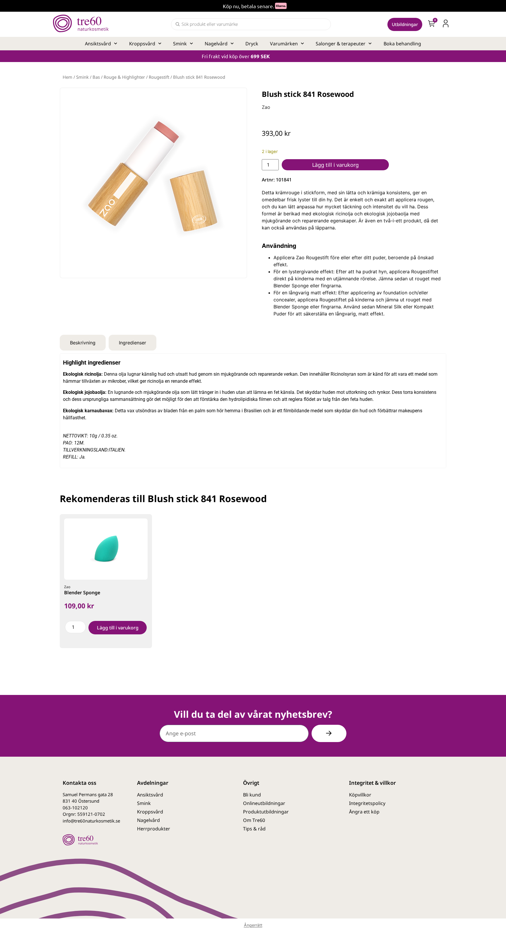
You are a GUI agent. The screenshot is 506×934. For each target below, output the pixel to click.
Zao (266, 107)
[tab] (83, 343)
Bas (96, 77)
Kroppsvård (142, 43)
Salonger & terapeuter (340, 43)
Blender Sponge (82, 592)
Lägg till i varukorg (335, 164)
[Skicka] (329, 733)
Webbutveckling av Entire (415, 853)
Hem (67, 77)
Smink (180, 43)
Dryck (251, 43)
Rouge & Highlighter (124, 77)
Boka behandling (402, 43)
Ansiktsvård (98, 43)
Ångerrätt (253, 925)
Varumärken (284, 43)
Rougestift (159, 77)
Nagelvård (216, 43)
